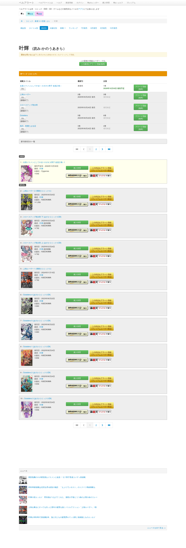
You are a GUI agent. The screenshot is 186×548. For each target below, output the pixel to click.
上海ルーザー (25, 94)
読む (22, 88)
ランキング (73, 28)
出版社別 (53, 28)
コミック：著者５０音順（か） (38, 21)
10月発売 (113, 28)
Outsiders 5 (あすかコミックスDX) (37, 320)
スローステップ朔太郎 (29, 105)
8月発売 (94, 28)
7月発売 (84, 28)
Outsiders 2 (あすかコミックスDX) (37, 372)
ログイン (80, 2)
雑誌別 (23, 28)
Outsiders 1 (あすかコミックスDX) (37, 346)
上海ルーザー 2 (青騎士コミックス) (37, 191)
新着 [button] (62, 28)
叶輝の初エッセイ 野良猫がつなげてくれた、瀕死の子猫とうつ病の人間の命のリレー (62, 497)
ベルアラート (26, 2)
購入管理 (106, 2)
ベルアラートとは (46, 2)
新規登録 (69, 2)
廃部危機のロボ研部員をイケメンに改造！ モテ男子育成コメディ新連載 (57, 477)
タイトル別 (33, 28)
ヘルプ (59, 2)
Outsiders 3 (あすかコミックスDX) (38, 398)
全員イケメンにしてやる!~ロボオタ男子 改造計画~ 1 (44, 162)
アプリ (81, 9)
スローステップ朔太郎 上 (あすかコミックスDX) (42, 242)
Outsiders (24, 115)
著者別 (44, 28)
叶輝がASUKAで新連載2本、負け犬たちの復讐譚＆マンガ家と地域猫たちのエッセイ (61, 517)
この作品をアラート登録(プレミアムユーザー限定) (101, 169)
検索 (40, 14)
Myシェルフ (118, 2)
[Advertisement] (93, 38)
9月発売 (103, 28)
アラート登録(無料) (140, 87)
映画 (31, 14)
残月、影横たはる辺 (28, 126)
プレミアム (131, 2)
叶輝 (41, 168)
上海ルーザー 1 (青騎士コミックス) (37, 268)
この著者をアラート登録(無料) (93, 64)
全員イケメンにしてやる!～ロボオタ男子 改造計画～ (41, 85)
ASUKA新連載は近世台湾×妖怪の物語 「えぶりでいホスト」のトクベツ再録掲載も (61, 487)
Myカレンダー (93, 2)
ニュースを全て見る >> (156, 527)
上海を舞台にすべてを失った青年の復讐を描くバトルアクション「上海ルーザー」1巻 (62, 507)
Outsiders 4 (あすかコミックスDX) (37, 294)
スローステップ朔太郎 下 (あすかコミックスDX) (42, 216)
